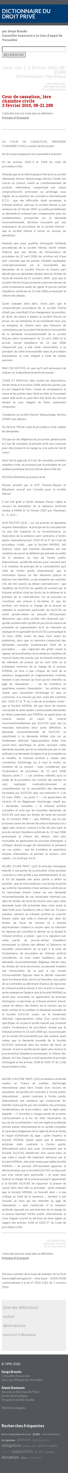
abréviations (14, 1325)
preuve (24, 1439)
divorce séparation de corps (16, 1434)
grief (39, 1451)
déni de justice (41, 1440)
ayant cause (47, 1445)
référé (24, 1457)
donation (10, 1457)
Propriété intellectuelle (17, 1400)
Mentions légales (13, 1408)
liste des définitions (20, 1307)
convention (35, 1457)
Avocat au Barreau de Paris (20, 1392)
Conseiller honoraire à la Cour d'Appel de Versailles (22, 1376)
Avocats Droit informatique (54, 88)
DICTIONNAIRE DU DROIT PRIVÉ (26, 14)
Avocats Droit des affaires (55, 1245)
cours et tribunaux (19, 1334)
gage (36, 1433)
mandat (5, 1451)
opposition (22, 1451)
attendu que (29, 1446)
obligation (11, 1445)
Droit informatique (14, 1396)
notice (8, 1316)
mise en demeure (51, 1434)
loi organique (8, 1440)
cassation (49, 1451)
